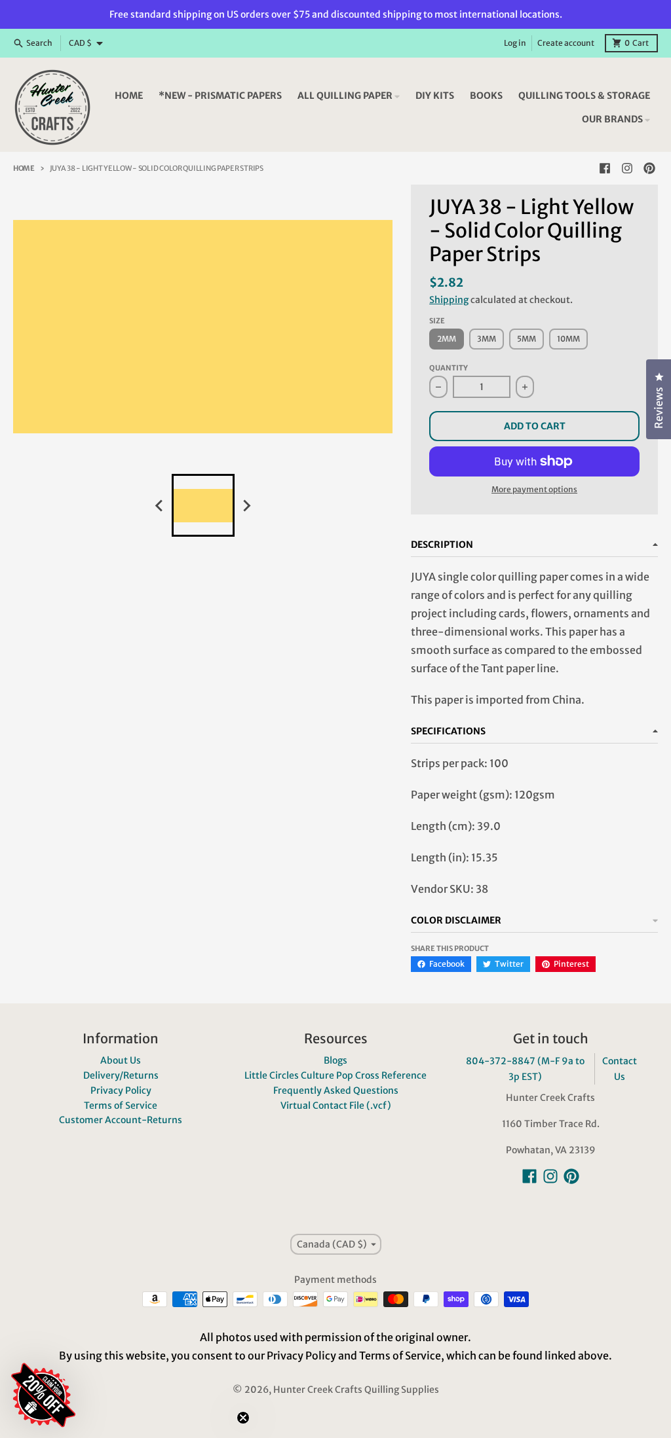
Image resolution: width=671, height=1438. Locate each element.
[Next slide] (246, 505)
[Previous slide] (160, 505)
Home (24, 168)
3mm (486, 339)
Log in (515, 43)
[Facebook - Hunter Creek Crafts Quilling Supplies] (604, 168)
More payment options (534, 489)
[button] (121, 1317)
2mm (446, 339)
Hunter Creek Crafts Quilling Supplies (356, 1389)
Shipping (449, 300)
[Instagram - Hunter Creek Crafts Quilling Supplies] (627, 168)
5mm (526, 339)
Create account (565, 43)
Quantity (448, 367)
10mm (568, 339)
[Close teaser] (243, 1417)
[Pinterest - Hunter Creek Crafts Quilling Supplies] (649, 168)
